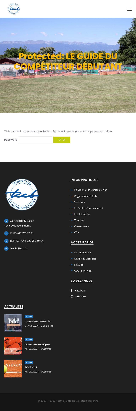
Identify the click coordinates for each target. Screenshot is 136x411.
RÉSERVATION (82, 252)
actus (29, 316)
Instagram (80, 296)
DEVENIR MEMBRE (85, 258)
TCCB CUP (31, 367)
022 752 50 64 (35, 240)
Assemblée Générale (37, 321)
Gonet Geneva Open (37, 344)
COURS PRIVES (82, 270)
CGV (76, 232)
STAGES (78, 264)
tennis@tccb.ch (18, 248)
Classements (81, 226)
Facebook (80, 290)
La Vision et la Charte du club (90, 190)
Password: (11, 140)
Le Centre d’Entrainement (88, 208)
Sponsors (79, 202)
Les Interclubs (82, 214)
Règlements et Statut (86, 196)
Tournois (79, 220)
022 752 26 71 (25, 233)
